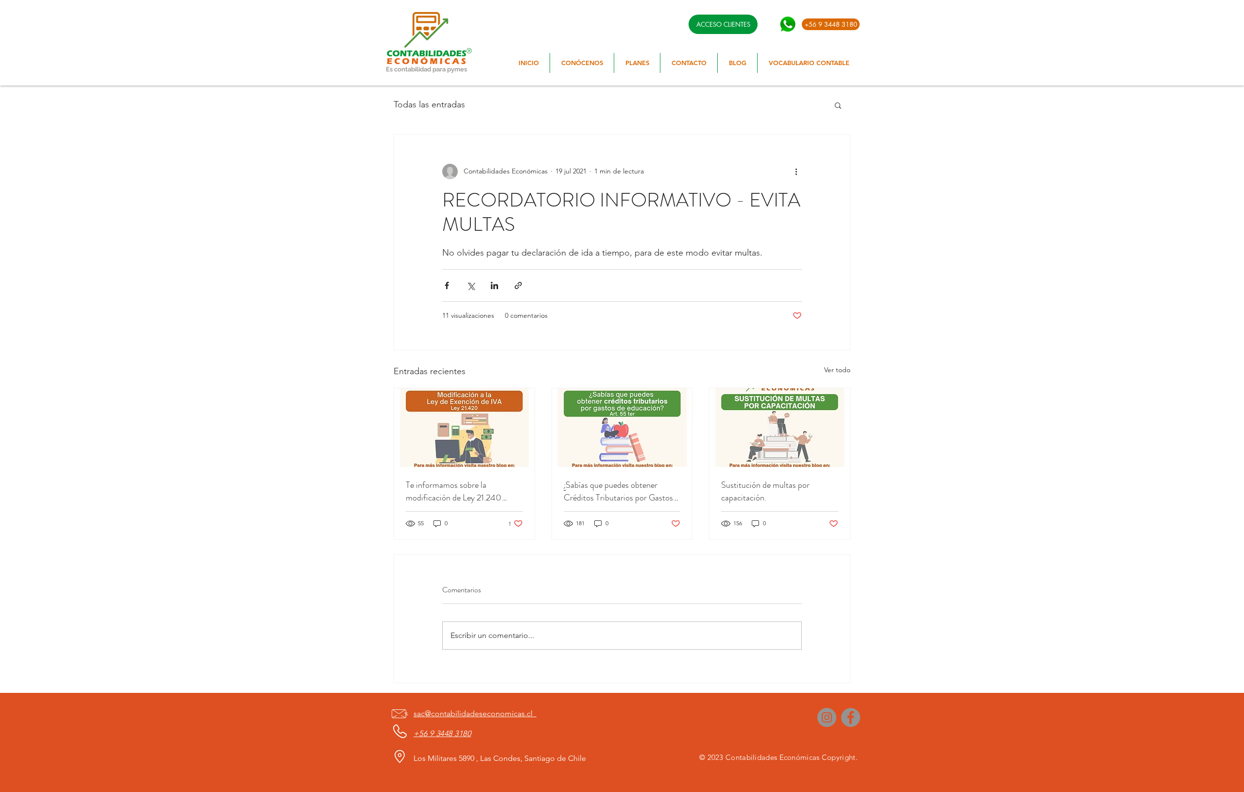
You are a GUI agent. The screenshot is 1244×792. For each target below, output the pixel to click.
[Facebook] (850, 717)
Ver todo (837, 369)
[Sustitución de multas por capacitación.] (779, 427)
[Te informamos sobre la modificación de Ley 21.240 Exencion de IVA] (464, 427)
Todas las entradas (429, 104)
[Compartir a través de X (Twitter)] (470, 285)
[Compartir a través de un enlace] (518, 285)
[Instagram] (826, 717)
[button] (838, 105)
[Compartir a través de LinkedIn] (494, 285)
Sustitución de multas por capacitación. (765, 491)
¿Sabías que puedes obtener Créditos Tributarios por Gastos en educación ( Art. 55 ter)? (618, 491)
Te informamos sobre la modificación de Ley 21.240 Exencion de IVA (453, 491)
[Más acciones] (796, 171)
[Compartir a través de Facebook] (446, 285)
